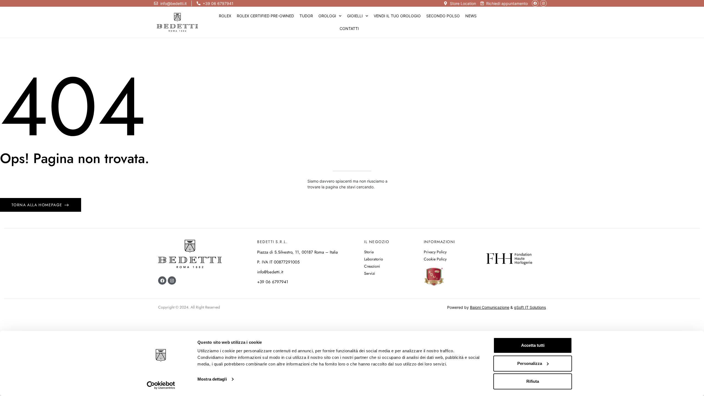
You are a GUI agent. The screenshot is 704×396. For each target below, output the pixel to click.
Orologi (327, 15)
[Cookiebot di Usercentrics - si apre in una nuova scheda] (161, 385)
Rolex (225, 15)
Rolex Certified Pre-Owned (265, 15)
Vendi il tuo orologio (397, 15)
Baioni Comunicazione (489, 307)
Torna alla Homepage (38, 205)
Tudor (306, 15)
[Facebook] (535, 3)
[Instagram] (543, 3)
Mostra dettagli (212, 379)
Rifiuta (532, 381)
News (471, 15)
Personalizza (529, 363)
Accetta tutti (532, 345)
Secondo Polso (443, 15)
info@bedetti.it (270, 272)
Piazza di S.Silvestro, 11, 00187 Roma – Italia (297, 252)
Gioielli (355, 15)
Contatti (349, 28)
